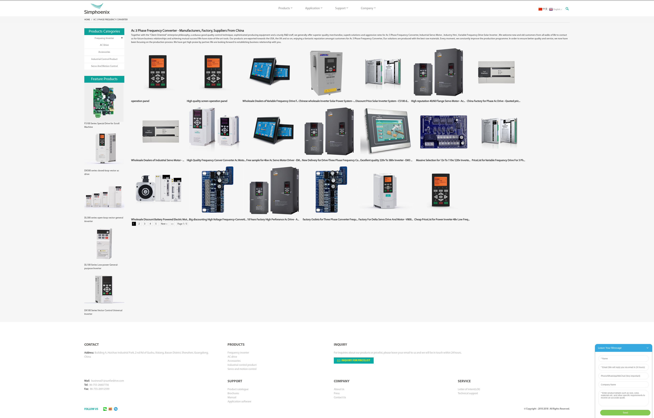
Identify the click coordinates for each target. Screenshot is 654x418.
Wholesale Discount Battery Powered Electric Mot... (160, 219)
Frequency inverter (104, 38)
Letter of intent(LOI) (469, 389)
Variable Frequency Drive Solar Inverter (477, 35)
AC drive (104, 45)
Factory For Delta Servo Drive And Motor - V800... (386, 219)
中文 (545, 9)
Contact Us (340, 397)
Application (312, 8)
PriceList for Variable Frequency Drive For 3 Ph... (498, 160)
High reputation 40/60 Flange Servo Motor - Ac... (438, 101)
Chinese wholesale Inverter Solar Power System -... (327, 101)
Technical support (468, 393)
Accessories (104, 52)
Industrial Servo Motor (430, 35)
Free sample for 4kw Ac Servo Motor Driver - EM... (273, 160)
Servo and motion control (104, 66)
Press (337, 393)
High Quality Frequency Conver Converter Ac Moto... (216, 160)
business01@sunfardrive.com (107, 381)
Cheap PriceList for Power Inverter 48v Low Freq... (442, 219)
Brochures (233, 393)
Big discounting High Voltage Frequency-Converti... (218, 219)
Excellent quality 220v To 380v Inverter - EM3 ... (386, 160)
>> (172, 224)
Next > (164, 224)
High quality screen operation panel (207, 101)
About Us (339, 389)
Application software (239, 401)
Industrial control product (104, 59)
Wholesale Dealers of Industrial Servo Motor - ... (157, 160)
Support (340, 8)
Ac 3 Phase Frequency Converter (110, 20)
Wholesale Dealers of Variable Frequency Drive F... (270, 101)
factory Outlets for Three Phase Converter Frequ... (330, 219)
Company (367, 8)
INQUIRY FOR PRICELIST (355, 360)
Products (284, 8)
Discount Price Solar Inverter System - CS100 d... (382, 101)
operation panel (140, 101)
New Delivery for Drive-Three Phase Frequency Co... (331, 160)
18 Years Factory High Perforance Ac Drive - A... (273, 219)
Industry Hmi (450, 35)
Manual (232, 397)
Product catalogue (238, 389)
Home (87, 20)
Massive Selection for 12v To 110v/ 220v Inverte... (443, 160)
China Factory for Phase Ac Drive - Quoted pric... (493, 101)
